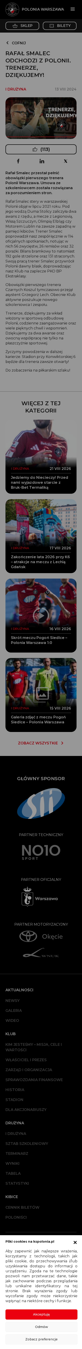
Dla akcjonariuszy (25, 1110)
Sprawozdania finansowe (34, 1080)
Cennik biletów (22, 1207)
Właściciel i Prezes (26, 1060)
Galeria (13, 1010)
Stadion (14, 1100)
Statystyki (17, 1183)
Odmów (41, 1327)
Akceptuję (41, 1314)
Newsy (12, 1001)
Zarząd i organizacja (28, 1070)
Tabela (13, 1173)
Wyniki (12, 1163)
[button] (75, 1242)
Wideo (12, 1020)
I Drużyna (15, 1134)
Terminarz (16, 1153)
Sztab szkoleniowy (26, 1144)
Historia (14, 1090)
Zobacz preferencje (41, 1339)
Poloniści (16, 1217)
